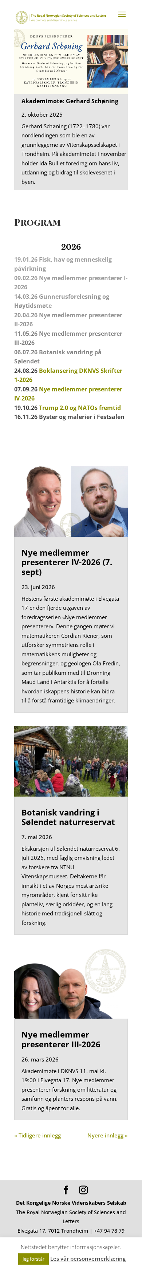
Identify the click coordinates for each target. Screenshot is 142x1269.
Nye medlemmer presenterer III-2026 (60, 1039)
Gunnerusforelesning (70, 297)
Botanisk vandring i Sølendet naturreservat (68, 817)
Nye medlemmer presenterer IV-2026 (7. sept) (66, 562)
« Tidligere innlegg (37, 1135)
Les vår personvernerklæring (88, 1258)
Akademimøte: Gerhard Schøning (69, 101)
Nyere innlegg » (107, 1135)
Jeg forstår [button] (33, 1259)
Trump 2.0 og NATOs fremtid (80, 408)
